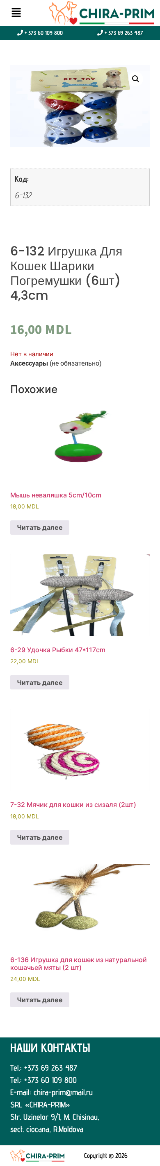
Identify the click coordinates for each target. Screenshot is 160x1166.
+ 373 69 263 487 (123, 32)
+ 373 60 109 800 (43, 32)
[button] (16, 13)
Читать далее (40, 527)
